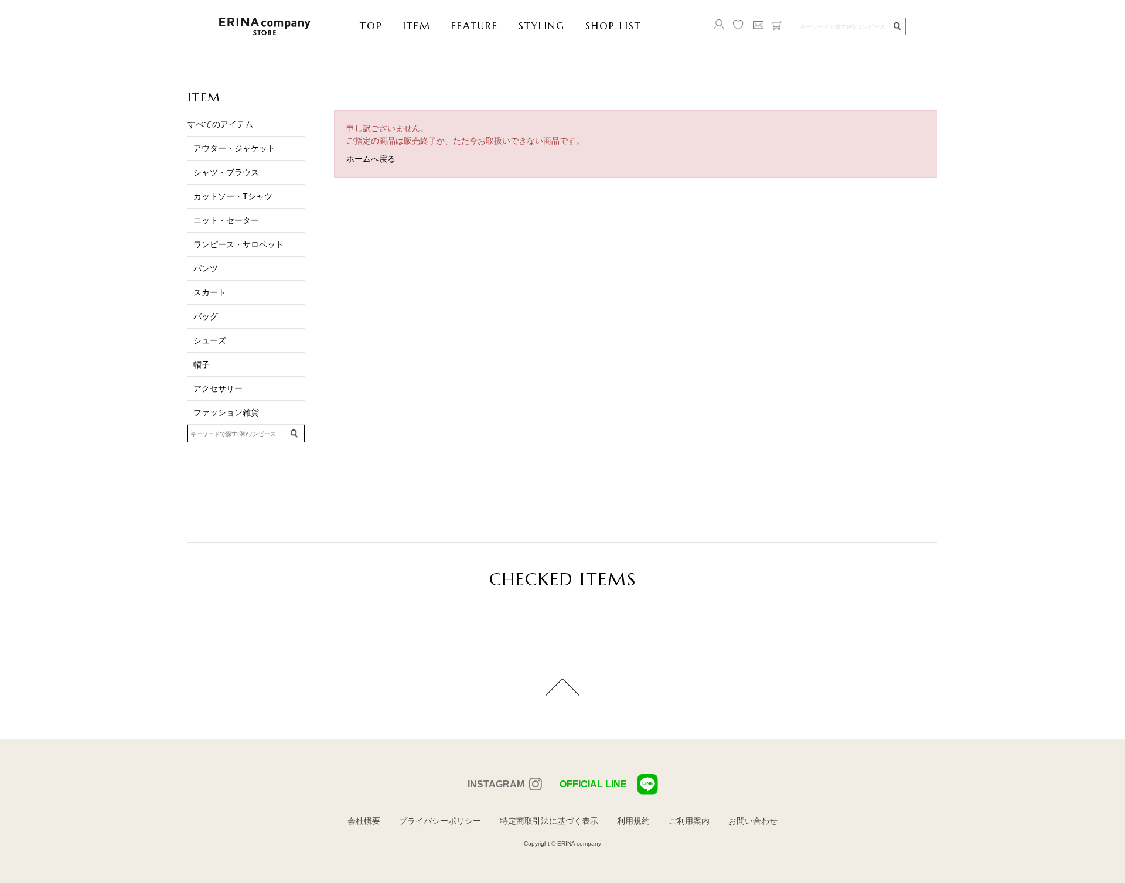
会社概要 (363, 821)
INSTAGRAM (496, 784)
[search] (896, 26)
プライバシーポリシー (440, 821)
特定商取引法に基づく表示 (549, 821)
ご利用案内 (689, 821)
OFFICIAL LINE (593, 784)
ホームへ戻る (371, 158)
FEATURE (474, 25)
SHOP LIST (613, 25)
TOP (371, 25)
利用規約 (633, 821)
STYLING (542, 25)
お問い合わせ (753, 821)
